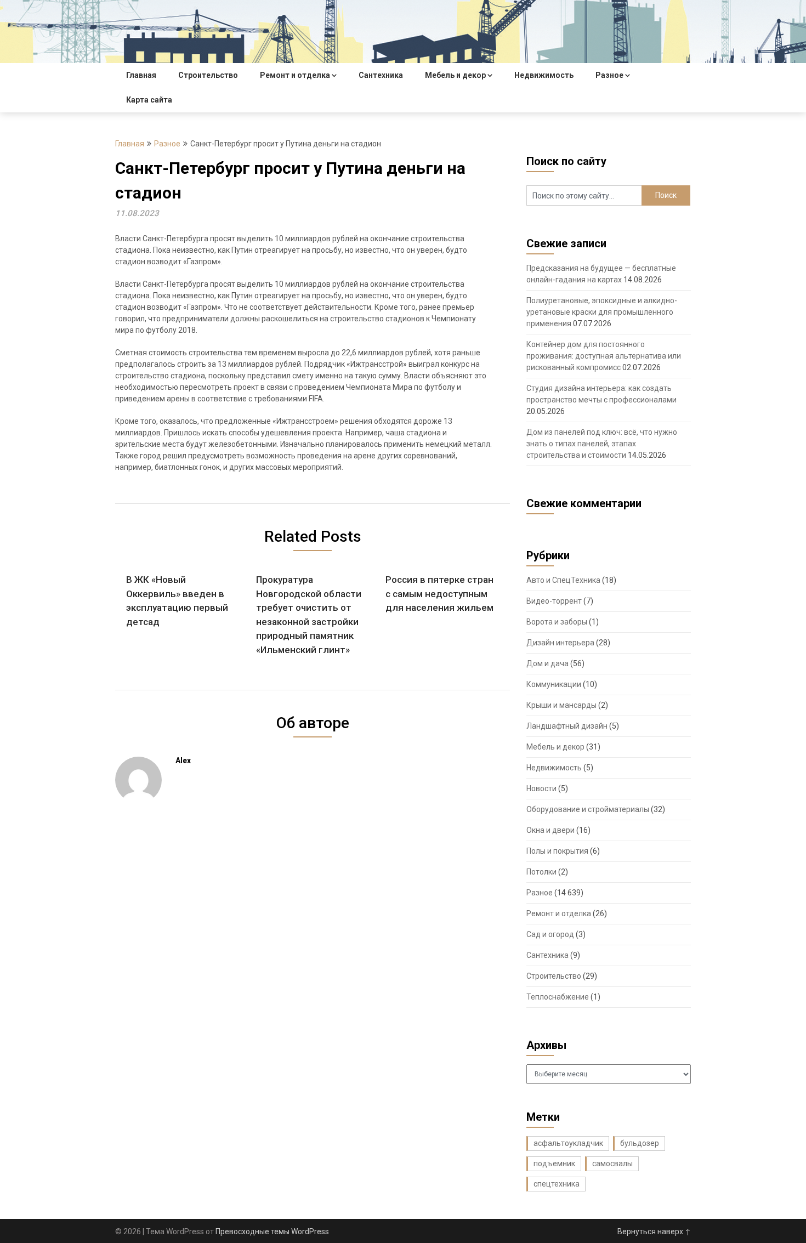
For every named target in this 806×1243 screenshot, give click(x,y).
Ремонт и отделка (295, 75)
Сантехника (381, 75)
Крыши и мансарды (561, 705)
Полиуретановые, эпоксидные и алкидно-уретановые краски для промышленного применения (601, 312)
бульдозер (639, 1143)
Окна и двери (550, 830)
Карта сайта (149, 99)
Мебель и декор (455, 75)
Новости (541, 788)
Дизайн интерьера (560, 642)
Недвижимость (544, 75)
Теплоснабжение (557, 996)
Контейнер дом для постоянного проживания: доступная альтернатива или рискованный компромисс (603, 356)
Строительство (208, 75)
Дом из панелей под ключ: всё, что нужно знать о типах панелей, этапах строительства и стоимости (601, 443)
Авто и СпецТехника (563, 580)
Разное (609, 75)
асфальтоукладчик (568, 1143)
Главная (141, 75)
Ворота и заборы (556, 621)
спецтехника (556, 1183)
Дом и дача (547, 663)
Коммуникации (553, 684)
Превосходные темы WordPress (272, 1231)
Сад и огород (550, 934)
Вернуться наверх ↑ (654, 1231)
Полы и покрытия (557, 851)
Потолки (541, 871)
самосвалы (612, 1163)
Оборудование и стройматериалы (587, 809)
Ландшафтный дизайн (567, 726)
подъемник (554, 1163)
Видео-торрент (554, 601)
